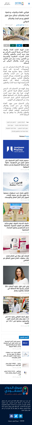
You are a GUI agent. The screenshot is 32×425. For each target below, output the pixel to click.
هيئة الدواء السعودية (11, 128)
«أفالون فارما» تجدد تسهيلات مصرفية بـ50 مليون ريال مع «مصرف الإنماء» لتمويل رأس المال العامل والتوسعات (16, 195)
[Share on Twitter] (26, 45)
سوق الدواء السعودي (23, 128)
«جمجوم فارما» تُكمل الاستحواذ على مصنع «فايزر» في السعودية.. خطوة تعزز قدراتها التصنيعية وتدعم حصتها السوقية (16, 163)
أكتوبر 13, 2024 (9, 25)
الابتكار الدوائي (21, 122)
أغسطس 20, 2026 (24, 169)
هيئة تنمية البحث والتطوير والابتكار (20, 131)
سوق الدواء (10, 125)
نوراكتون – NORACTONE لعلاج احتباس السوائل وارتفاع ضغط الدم (12, 373)
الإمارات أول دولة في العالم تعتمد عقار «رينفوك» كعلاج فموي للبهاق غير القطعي (16, 258)
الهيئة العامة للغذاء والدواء (21, 125)
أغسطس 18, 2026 (24, 263)
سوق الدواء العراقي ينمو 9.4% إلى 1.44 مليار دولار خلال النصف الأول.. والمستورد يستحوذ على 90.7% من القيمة (17, 320)
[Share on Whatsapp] (13, 45)
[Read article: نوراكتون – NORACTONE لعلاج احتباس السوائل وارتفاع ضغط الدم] (25, 372)
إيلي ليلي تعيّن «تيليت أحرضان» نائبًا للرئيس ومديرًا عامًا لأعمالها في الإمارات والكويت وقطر (17, 288)
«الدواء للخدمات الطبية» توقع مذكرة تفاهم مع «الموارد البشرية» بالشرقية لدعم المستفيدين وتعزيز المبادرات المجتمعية (16, 226)
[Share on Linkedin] (19, 45)
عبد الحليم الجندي (20, 25)
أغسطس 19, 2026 (24, 232)
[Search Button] (2, 4)
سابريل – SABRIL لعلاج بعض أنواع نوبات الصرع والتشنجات (13, 364)
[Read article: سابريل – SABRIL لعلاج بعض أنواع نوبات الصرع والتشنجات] (25, 365)
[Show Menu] (29, 4)
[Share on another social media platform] (6, 45)
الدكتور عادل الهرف (11, 122)
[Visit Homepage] (19, 3)
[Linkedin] (21, 416)
